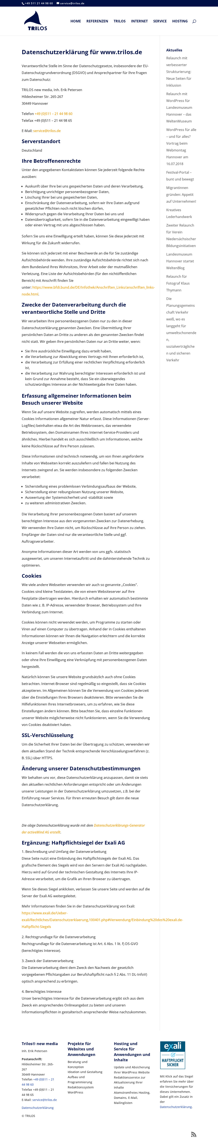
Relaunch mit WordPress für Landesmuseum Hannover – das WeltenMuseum (179, 108)
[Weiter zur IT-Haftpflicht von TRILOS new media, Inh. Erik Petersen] (172, 1068)
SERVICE (160, 21)
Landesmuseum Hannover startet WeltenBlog (180, 261)
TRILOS (120, 21)
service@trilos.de (47, 130)
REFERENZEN (97, 21)
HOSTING (180, 21)
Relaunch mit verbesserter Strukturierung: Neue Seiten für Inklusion (178, 72)
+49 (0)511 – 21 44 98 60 (53, 113)
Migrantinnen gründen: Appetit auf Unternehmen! (181, 194)
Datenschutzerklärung (38, 1108)
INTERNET (139, 21)
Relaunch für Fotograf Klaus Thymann (178, 283)
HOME (75, 21)
